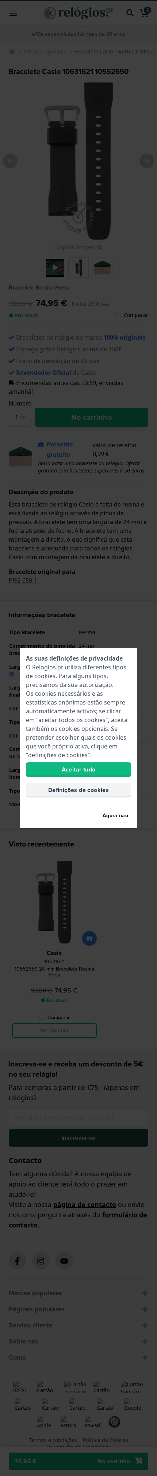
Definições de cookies (78, 790)
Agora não (115, 815)
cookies (44, 676)
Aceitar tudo (79, 769)
